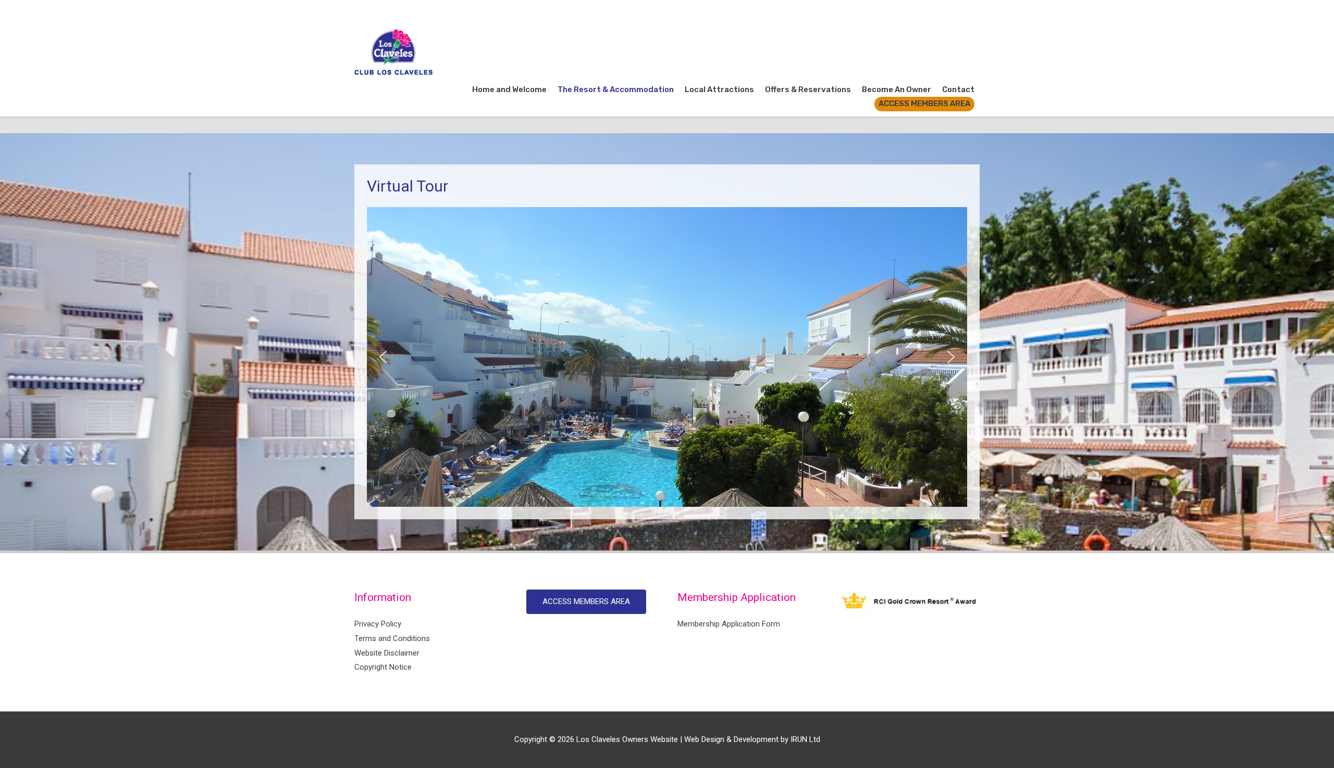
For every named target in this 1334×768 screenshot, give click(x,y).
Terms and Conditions (392, 638)
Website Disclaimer (386, 653)
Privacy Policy (377, 624)
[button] (383, 357)
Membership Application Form (728, 624)
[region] (667, 357)
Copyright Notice (383, 667)
